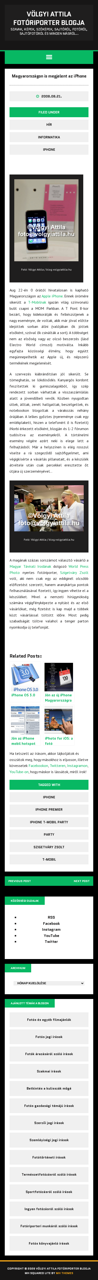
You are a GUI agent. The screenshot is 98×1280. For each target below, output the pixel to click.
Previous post (19, 881)
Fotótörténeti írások (49, 1157)
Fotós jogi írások (49, 1036)
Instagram (51, 929)
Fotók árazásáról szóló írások (49, 1054)
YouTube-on (19, 771)
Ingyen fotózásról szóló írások (49, 1209)
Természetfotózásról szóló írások (49, 1174)
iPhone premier (49, 809)
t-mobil (49, 859)
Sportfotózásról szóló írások (49, 1191)
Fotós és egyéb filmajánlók (49, 1019)
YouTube (51, 935)
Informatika (49, 137)
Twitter (51, 941)
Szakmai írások (49, 1071)
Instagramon (77, 765)
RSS (51, 917)
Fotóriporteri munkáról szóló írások (49, 1226)
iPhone (49, 149)
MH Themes (64, 1273)
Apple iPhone (52, 296)
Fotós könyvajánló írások (49, 1243)
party (49, 834)
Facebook (51, 923)
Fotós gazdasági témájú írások (49, 1105)
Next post (82, 881)
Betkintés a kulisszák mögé (49, 1088)
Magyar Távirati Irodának (30, 566)
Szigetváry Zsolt (74, 572)
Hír (49, 124)
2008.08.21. (51, 96)
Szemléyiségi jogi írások (49, 1140)
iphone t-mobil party (49, 822)
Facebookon (38, 765)
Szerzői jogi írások (49, 1122)
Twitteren (57, 765)
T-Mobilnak (37, 302)
